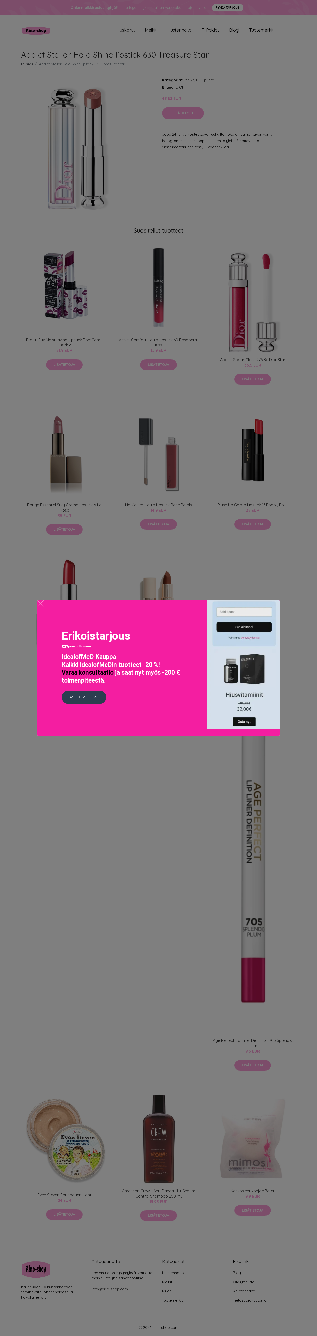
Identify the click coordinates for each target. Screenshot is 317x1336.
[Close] (40, 603)
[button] (84, 697)
